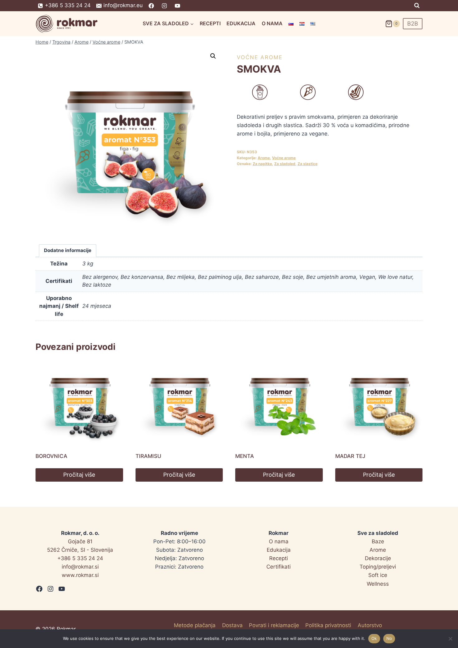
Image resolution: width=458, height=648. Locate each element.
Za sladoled (284, 163)
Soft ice (377, 575)
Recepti (210, 23)
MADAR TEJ (350, 456)
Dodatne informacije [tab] (67, 250)
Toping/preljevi (378, 567)
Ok (374, 638)
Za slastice (307, 163)
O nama (272, 23)
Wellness (378, 584)
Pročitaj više (79, 474)
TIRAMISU (148, 456)
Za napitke (262, 163)
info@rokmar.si (80, 567)
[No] (450, 639)
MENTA (244, 456)
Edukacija (241, 23)
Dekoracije (378, 558)
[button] (213, 56)
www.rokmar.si (80, 575)
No (389, 638)
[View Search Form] (416, 5)
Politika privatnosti (328, 625)
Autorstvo (370, 625)
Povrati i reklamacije (274, 625)
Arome (264, 157)
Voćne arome (260, 57)
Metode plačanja (195, 625)
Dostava (232, 625)
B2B (412, 23)
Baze (378, 541)
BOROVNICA (51, 456)
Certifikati (278, 567)
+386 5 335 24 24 (80, 558)
